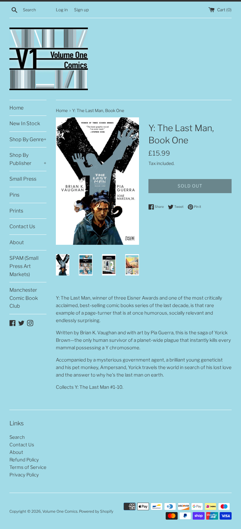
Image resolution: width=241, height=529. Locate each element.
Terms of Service (27, 467)
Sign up (81, 9)
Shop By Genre (27, 139)
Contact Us (22, 226)
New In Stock (24, 123)
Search (17, 437)
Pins (14, 195)
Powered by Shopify (96, 511)
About (16, 242)
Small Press (22, 179)
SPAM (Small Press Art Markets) (24, 266)
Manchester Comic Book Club (23, 298)
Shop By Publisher (27, 159)
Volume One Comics (60, 511)
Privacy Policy (24, 475)
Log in (62, 9)
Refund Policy (24, 460)
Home (16, 108)
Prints (16, 211)
